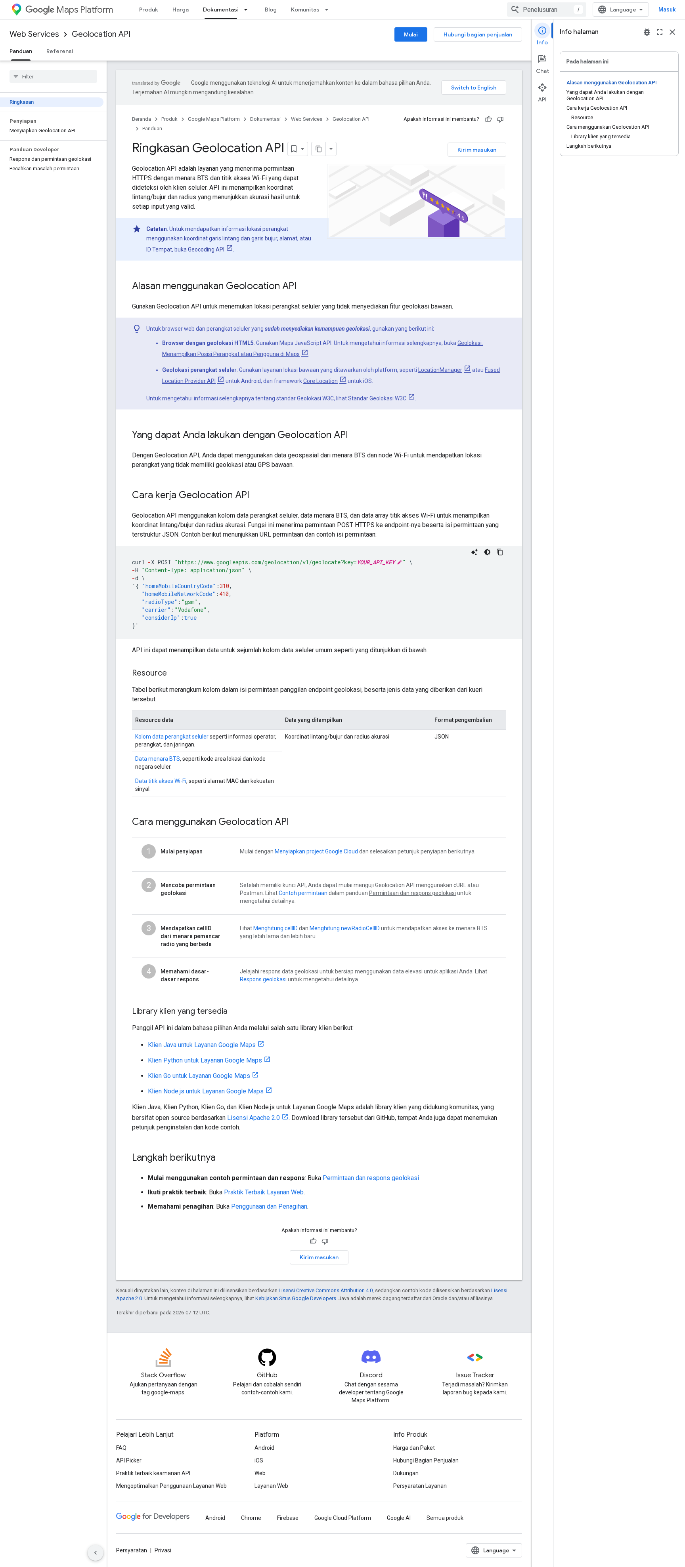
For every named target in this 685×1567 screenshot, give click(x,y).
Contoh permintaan (303, 893)
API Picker (129, 1460)
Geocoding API (206, 249)
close (672, 32)
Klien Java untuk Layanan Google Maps (202, 1045)
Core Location (320, 381)
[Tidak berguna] (500, 119)
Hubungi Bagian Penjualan (426, 1460)
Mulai (411, 34)
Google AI (399, 1518)
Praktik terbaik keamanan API (153, 1473)
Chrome (251, 1518)
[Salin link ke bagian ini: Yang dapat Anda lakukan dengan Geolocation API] (356, 435)
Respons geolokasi (263, 979)
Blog (271, 9)
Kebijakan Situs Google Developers (295, 1298)
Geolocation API (101, 34)
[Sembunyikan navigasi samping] (95, 1553)
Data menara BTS (157, 759)
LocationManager (440, 370)
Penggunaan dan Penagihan (269, 1206)
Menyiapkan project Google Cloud (316, 851)
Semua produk (445, 1518)
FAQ (121, 1448)
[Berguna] (488, 119)
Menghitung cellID (275, 928)
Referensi (59, 51)
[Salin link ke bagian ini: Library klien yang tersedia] (235, 1012)
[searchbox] (53, 76)
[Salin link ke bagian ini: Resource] (175, 673)
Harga (180, 9)
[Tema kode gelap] (487, 552)
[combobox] (546, 9)
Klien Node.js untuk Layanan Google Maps (206, 1091)
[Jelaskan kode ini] (474, 552)
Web (260, 1473)
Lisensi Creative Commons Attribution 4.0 (326, 1290)
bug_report (647, 32)
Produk (148, 9)
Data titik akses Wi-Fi (160, 781)
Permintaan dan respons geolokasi (371, 1178)
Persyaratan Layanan (420, 1486)
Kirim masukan (476, 149)
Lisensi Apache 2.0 (253, 1117)
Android (264, 1448)
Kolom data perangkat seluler (172, 736)
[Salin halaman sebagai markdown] (319, 149)
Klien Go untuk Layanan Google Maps (199, 1076)
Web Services (34, 34)
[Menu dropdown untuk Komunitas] (329, 9)
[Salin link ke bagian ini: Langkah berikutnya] (224, 1158)
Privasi (163, 1550)
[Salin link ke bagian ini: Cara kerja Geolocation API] (257, 496)
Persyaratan (131, 1550)
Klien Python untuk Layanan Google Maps (205, 1060)
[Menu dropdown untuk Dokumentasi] (248, 9)
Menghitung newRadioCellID (345, 928)
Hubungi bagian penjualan (478, 34)
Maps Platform (84, 9)
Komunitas (305, 9)
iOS (258, 1460)
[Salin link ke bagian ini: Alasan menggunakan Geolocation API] (304, 286)
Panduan (21, 51)
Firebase (287, 1518)
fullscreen (659, 32)
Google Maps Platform (214, 119)
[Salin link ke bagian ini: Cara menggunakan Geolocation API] (297, 822)
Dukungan (406, 1473)
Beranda (141, 119)
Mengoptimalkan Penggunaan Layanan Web (171, 1486)
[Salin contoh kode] (500, 552)
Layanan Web (271, 1486)
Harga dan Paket (414, 1448)
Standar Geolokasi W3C (377, 398)
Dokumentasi (221, 9)
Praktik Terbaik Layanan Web (264, 1192)
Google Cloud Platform (342, 1518)
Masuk (666, 9)
